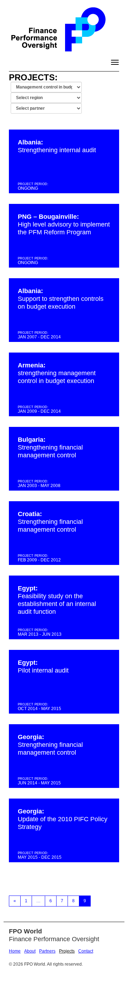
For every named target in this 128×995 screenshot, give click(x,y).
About (30, 951)
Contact (85, 951)
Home (15, 951)
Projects (67, 951)
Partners (47, 951)
